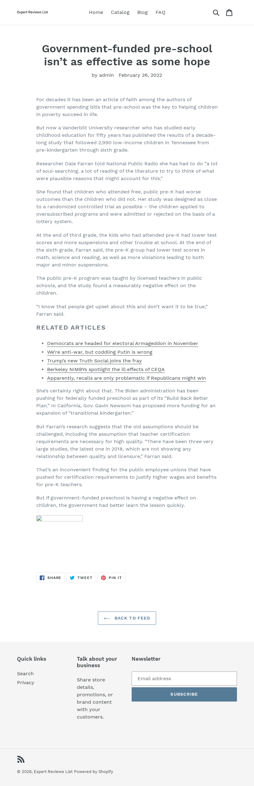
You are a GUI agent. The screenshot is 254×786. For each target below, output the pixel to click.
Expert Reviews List (53, 771)
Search (25, 673)
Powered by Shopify (93, 771)
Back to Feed (132, 617)
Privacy (25, 682)
